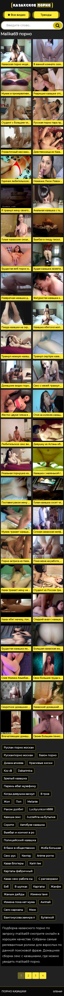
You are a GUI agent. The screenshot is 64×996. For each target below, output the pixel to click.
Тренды (46, 14)
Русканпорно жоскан (18, 755)
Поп (18, 801)
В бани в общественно (19, 848)
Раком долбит (13, 809)
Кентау (26, 855)
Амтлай (46, 902)
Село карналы (13, 909)
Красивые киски (41, 763)
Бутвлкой (47, 917)
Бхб (6, 886)
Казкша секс (12, 817)
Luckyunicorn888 (41, 809)
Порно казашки (14, 991)
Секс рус (10, 855)
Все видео (17, 14)
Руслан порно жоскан (19, 747)
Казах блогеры (14, 863)
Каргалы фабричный (18, 871)
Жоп (7, 801)
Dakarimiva (25, 770)
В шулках (21, 886)
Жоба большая (51, 848)
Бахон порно (48, 755)
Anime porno (45, 855)
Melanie (32, 801)
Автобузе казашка (32, 824)
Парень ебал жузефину (20, 786)
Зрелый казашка (15, 778)
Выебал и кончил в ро (19, 832)
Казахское (32, 5)
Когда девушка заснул (19, 793)
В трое (45, 793)
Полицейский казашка (20, 840)
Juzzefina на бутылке (41, 817)
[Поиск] (57, 25)
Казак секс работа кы (18, 878)
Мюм (32, 909)
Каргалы (39, 886)
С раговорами (48, 878)
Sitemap (57, 991)
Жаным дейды (14, 894)
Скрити (9, 824)
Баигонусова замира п (19, 917)
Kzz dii (8, 770)
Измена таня (39, 894)
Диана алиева (13, 763)
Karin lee (35, 863)
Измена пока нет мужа (19, 902)
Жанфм (56, 886)
